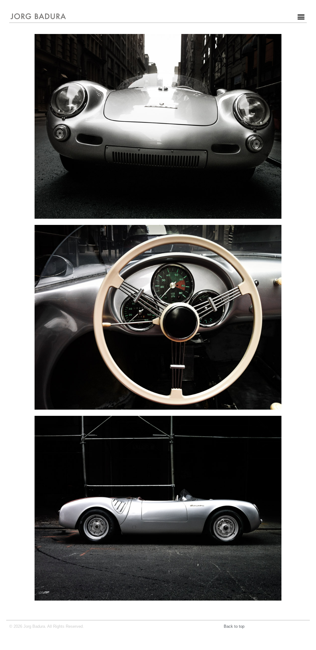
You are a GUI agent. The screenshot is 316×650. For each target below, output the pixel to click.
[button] (301, 17)
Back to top (234, 626)
